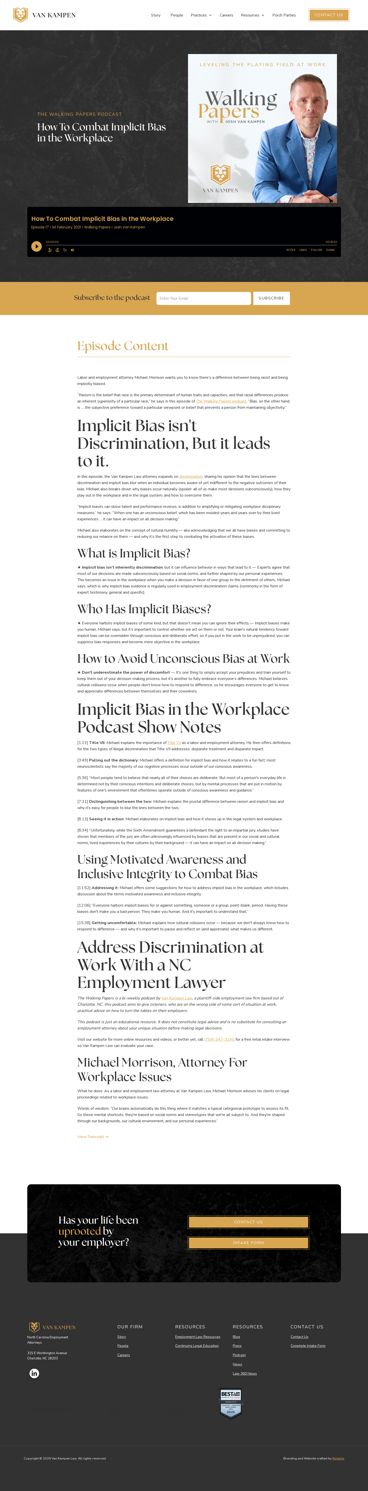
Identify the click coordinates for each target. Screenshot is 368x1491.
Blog (236, 1337)
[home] (44, 15)
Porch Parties (284, 15)
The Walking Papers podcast (221, 401)
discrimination (191, 476)
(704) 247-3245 (219, 1039)
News (237, 1364)
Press (237, 1346)
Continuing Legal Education (197, 1346)
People (176, 15)
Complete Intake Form (308, 1346)
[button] (201, 15)
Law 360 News (245, 1374)
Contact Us (299, 1337)
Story (155, 15)
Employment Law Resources (197, 1337)
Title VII (174, 743)
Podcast (239, 1355)
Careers (226, 15)
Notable (338, 1458)
